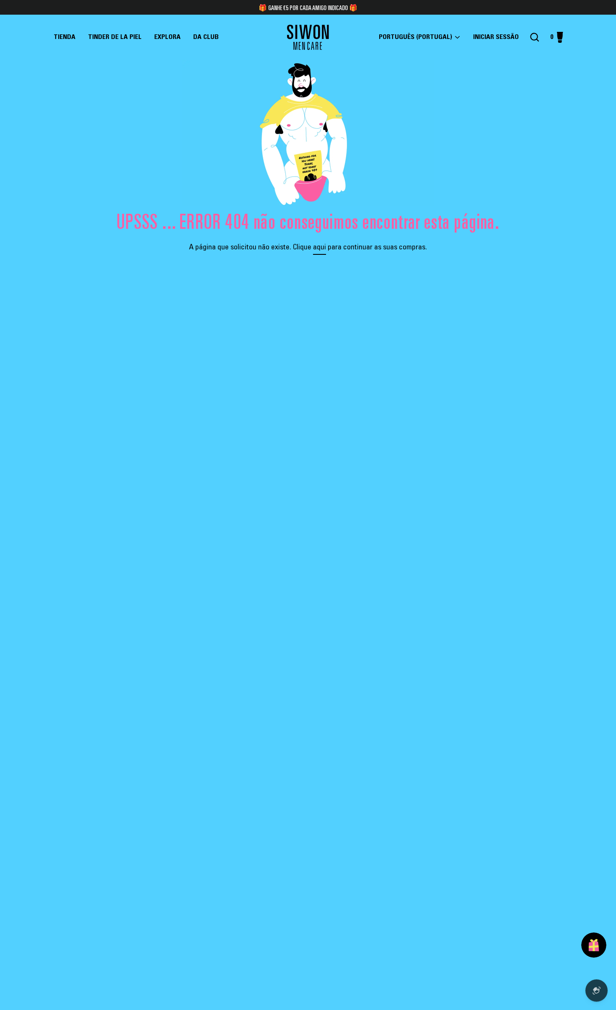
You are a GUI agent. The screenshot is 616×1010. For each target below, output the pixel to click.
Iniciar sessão (498, 37)
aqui (319, 247)
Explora (167, 37)
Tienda (64, 37)
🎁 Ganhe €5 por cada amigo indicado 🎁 (308, 7)
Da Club (206, 37)
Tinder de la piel (115, 37)
